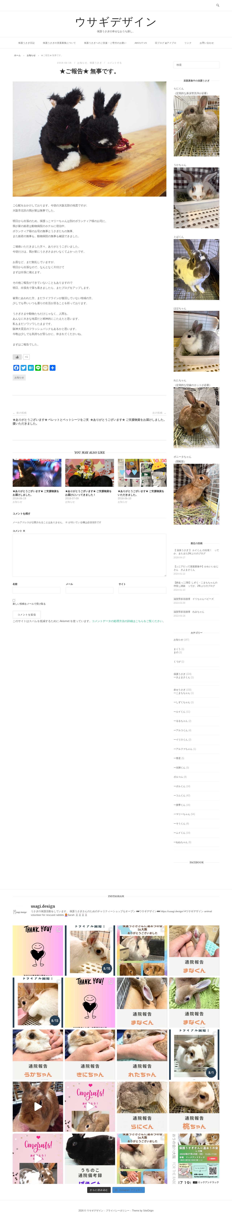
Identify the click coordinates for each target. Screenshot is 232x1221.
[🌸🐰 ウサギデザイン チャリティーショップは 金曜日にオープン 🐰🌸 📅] (38, 950)
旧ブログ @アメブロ (165, 42)
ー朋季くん (179, 805)
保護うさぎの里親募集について (59, 42)
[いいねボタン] (17, 357)
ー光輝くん (179, 767)
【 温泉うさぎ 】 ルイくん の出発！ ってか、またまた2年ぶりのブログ (196, 552)
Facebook (197, 862)
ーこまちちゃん (182, 693)
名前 (15, 584)
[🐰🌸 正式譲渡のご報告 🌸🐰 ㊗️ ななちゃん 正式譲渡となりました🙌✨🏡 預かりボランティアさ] (38, 1107)
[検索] (215, 63)
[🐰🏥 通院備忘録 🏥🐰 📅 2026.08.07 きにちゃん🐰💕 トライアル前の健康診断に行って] (90, 1054)
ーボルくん (179, 786)
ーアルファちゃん (183, 749)
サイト (122, 584)
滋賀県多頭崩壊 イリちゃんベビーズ (194, 599)
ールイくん (179, 711)
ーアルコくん (181, 730)
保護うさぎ (96, 62)
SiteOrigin (148, 1210)
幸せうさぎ (179, 689)
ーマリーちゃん (182, 814)
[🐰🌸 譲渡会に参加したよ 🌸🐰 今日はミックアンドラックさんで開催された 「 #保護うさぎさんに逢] (142, 1159)
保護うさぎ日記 (26, 42)
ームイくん (179, 832)
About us (141, 42)
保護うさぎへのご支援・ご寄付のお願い (105, 42)
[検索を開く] (217, 5)
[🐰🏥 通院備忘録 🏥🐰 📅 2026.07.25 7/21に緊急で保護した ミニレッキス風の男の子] (142, 1003)
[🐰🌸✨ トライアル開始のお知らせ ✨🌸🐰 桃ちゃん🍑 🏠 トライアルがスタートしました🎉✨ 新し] (194, 1054)
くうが (177, 661)
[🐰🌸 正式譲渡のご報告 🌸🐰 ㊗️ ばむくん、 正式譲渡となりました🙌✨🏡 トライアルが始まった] (38, 1159)
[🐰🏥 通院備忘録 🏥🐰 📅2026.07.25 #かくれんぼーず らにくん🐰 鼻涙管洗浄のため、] (142, 1107)
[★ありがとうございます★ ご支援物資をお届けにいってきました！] (89, 473)
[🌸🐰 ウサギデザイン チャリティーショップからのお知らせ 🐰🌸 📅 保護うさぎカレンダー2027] (90, 1003)
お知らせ (31, 55)
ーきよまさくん (182, 677)
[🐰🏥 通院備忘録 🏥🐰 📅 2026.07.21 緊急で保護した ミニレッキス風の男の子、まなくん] (194, 1003)
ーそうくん (179, 823)
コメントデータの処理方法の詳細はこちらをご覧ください (127, 621)
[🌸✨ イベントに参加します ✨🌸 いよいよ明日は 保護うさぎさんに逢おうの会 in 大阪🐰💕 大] (194, 1159)
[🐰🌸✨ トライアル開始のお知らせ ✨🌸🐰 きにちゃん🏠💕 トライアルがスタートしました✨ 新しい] (38, 1003)
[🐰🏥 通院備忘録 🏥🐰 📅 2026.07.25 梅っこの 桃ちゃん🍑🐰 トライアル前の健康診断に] (194, 1107)
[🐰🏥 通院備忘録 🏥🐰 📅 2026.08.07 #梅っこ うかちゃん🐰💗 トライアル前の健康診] (38, 1054)
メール (69, 584)
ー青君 (177, 758)
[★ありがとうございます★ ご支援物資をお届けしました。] (37, 473)
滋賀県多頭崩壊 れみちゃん (189, 611)
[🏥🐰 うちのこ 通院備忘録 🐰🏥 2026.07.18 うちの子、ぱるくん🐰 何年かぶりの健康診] (90, 1159)
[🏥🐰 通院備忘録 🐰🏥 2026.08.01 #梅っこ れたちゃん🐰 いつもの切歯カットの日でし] (142, 1054)
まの (176, 652)
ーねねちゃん (181, 842)
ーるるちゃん (181, 721)
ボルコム (178, 777)
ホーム (17, 55)
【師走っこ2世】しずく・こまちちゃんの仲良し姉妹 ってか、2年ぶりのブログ (195, 584)
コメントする (114, 62)
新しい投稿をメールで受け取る (29, 603)
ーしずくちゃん (182, 702)
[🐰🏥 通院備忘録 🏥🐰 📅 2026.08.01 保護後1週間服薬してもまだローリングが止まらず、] (194, 950)
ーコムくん (179, 795)
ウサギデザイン (116, 21)
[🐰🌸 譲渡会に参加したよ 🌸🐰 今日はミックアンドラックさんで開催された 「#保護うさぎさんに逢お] (142, 950)
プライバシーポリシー (117, 1210)
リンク (188, 42)
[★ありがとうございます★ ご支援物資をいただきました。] (142, 473)
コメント (19, 530)
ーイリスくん (181, 739)
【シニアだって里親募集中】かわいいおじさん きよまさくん (196, 568)
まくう (177, 649)
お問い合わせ (207, 42)
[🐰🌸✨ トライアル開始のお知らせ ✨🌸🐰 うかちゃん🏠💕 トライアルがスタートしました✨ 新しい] (90, 950)
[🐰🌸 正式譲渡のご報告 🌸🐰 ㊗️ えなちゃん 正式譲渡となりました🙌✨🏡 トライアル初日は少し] (90, 1107)
